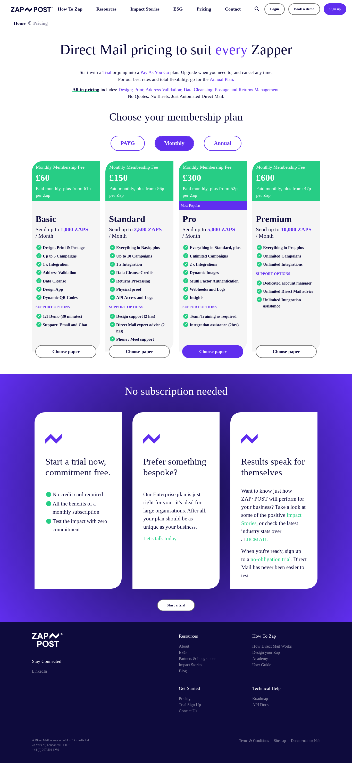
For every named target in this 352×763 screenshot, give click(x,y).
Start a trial (176, 605)
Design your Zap (266, 652)
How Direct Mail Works (272, 646)
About (184, 646)
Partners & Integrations (197, 658)
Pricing (184, 698)
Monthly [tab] (174, 143)
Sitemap (280, 741)
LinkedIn (39, 671)
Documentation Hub (305, 741)
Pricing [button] (204, 9)
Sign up (335, 9)
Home (20, 23)
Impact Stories (145, 9)
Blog (183, 671)
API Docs (260, 704)
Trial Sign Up (190, 704)
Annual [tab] (222, 143)
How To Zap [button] (70, 9)
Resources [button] (106, 9)
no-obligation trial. (271, 559)
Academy (260, 658)
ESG (178, 9)
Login (274, 9)
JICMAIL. (257, 539)
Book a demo (304, 9)
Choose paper (66, 351)
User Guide (261, 665)
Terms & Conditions (254, 741)
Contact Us (188, 711)
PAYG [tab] (128, 143)
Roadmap (260, 698)
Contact (233, 9)
